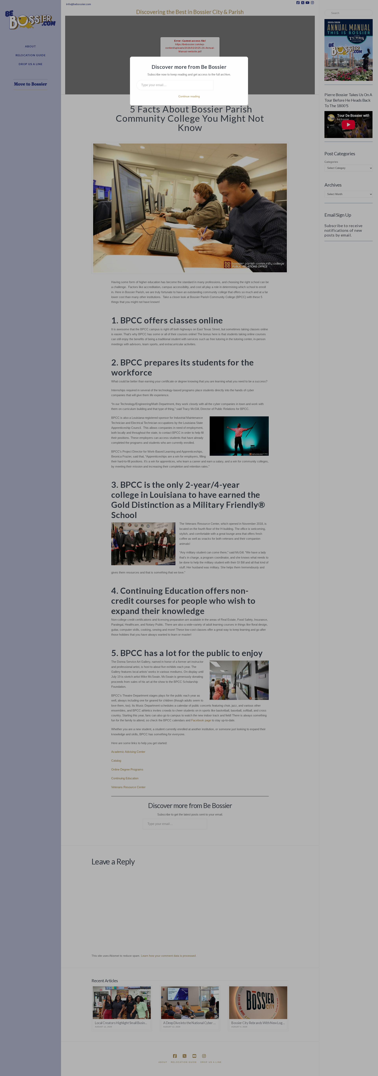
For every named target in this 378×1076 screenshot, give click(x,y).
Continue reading (189, 96)
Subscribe (227, 85)
